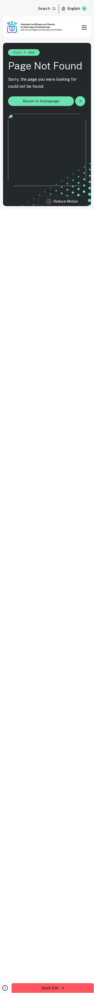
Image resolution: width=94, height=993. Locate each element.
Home (17, 52)
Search (44, 9)
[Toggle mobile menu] (84, 27)
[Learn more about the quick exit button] (5, 988)
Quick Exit (50, 988)
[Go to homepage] (34, 27)
